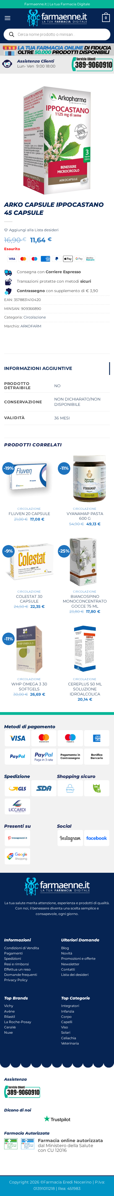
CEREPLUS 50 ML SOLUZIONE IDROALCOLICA (85, 689)
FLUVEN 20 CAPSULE (29, 513)
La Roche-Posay (17, 1022)
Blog (65, 948)
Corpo (66, 1017)
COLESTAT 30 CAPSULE (29, 599)
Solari (65, 1032)
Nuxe (8, 1032)
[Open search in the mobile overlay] (57, 34)
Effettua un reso (17, 969)
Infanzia (67, 1011)
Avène (9, 1011)
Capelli (66, 1022)
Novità (66, 953)
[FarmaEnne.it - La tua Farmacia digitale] (57, 17)
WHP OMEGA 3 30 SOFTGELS (29, 686)
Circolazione (35, 317)
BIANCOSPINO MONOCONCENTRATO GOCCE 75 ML (85, 601)
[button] (7, 18)
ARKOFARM (30, 326)
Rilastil (9, 1017)
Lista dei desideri (75, 975)
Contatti (68, 969)
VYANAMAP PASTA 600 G (85, 516)
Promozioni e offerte (78, 958)
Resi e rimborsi (16, 964)
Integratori (70, 1006)
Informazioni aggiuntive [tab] (38, 368)
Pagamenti (13, 953)
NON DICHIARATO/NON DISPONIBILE (77, 402)
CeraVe (10, 1027)
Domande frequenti (20, 975)
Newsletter (70, 964)
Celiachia (68, 1038)
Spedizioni (12, 958)
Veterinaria (70, 1043)
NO (57, 385)
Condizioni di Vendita (21, 948)
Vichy (8, 1006)
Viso (64, 1027)
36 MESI (62, 418)
